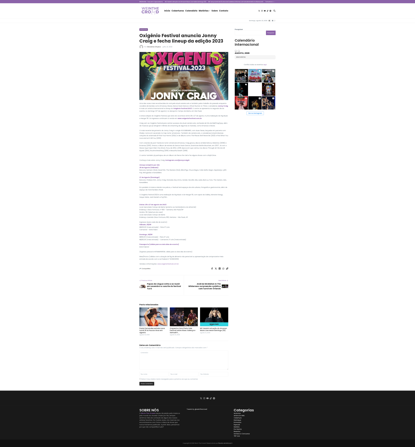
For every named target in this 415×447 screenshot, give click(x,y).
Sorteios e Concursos (242, 434)
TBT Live (237, 436)
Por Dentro (238, 429)
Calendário (191, 10)
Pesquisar (239, 29)
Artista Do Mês (239, 415)
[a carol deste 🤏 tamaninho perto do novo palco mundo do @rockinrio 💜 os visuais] (268, 75)
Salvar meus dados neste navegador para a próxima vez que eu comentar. (169, 379)
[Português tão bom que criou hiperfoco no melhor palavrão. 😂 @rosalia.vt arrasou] (255, 103)
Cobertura (238, 418)
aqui (265, 65)
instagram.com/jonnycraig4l (177, 160)
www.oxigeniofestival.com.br (190, 118)
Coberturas (178, 10)
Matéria (236, 427)
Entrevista (237, 422)
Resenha (237, 431)
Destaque (237, 420)
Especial (237, 425)
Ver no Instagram (255, 113)
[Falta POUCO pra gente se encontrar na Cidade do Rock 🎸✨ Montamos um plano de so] (255, 75)
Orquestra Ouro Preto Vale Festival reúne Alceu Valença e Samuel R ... (182, 330)
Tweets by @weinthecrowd (197, 409)
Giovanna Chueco (154, 47)
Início (167, 10)
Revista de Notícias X (225, 443)
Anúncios (143, 29)
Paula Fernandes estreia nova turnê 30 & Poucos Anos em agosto (152, 330)
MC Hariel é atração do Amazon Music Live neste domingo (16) (213, 329)
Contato (223, 10)
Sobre (214, 10)
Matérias (204, 10)
